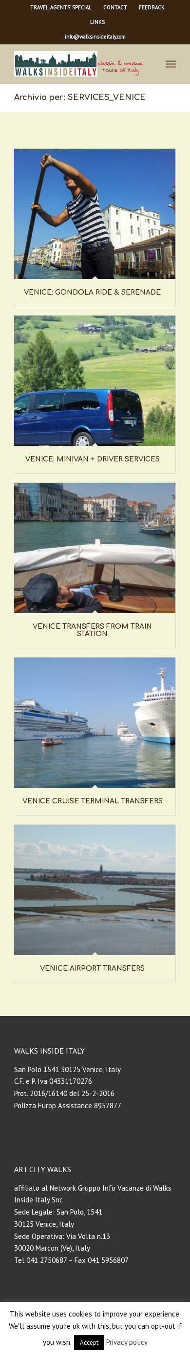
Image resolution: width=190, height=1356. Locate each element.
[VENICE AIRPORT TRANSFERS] (94, 890)
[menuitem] (61, 7)
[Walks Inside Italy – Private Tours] (78, 63)
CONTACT (115, 7)
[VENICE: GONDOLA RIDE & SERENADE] (94, 214)
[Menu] (171, 64)
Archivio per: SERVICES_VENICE (80, 97)
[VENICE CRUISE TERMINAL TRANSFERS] (94, 723)
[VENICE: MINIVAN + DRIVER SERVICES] (94, 381)
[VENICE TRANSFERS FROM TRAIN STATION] (94, 548)
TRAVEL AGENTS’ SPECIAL (61, 7)
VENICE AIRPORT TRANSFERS (92, 968)
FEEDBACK (152, 7)
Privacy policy (127, 1342)
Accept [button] (89, 1342)
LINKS (97, 22)
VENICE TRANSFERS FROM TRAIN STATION (92, 630)
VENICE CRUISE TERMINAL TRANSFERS (92, 801)
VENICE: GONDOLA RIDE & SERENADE (92, 292)
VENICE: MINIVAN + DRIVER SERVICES (92, 459)
